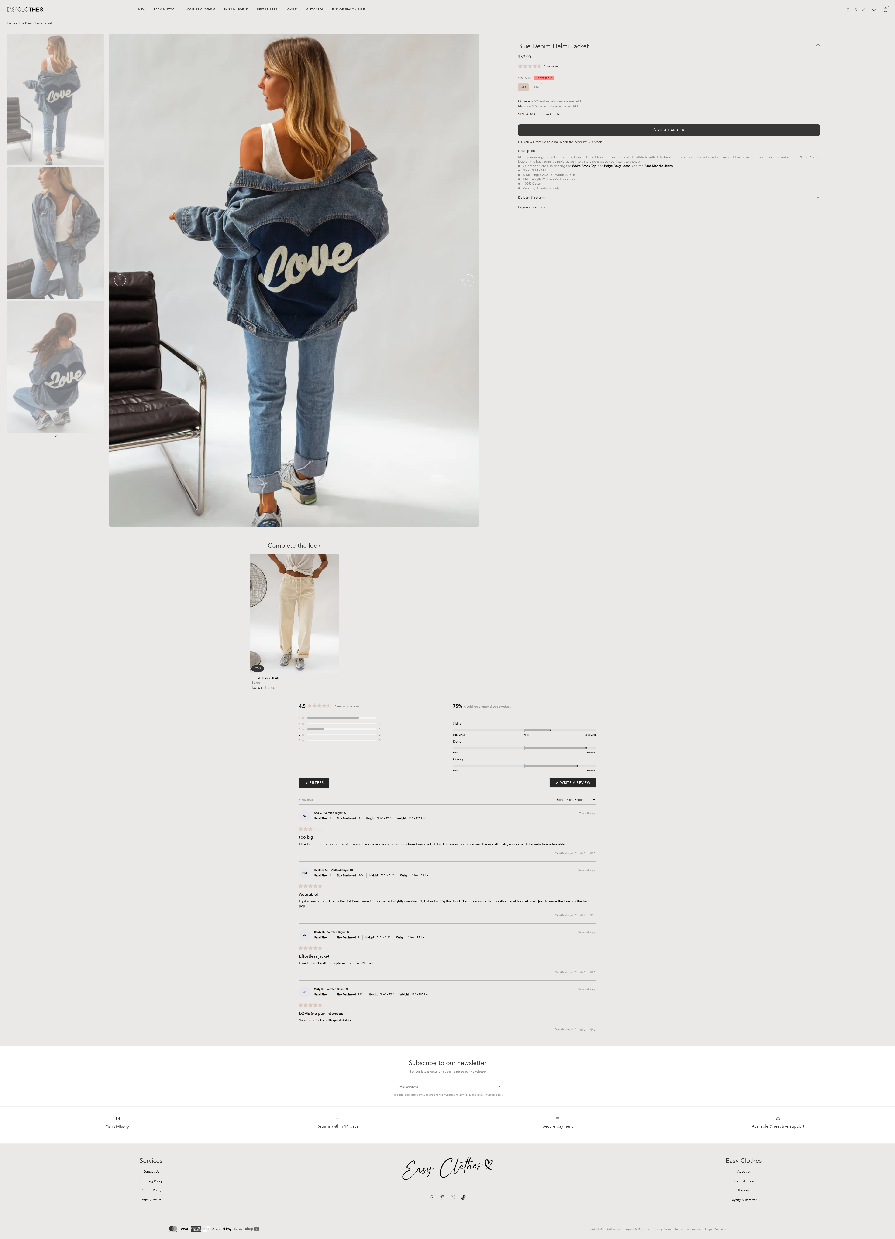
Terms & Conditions (688, 1229)
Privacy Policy (463, 1094)
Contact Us (151, 1171)
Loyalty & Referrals (743, 1200)
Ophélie (524, 101)
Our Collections (744, 1181)
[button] (538, 66)
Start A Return (151, 1200)
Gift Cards (614, 1229)
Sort (560, 800)
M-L (300, 664)
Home (11, 23)
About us (744, 1171)
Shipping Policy (151, 1181)
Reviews (744, 1190)
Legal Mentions (715, 1229)
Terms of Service (486, 1094)
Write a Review (577, 784)
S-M (288, 664)
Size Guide (551, 114)
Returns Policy (151, 1190)
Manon (523, 106)
